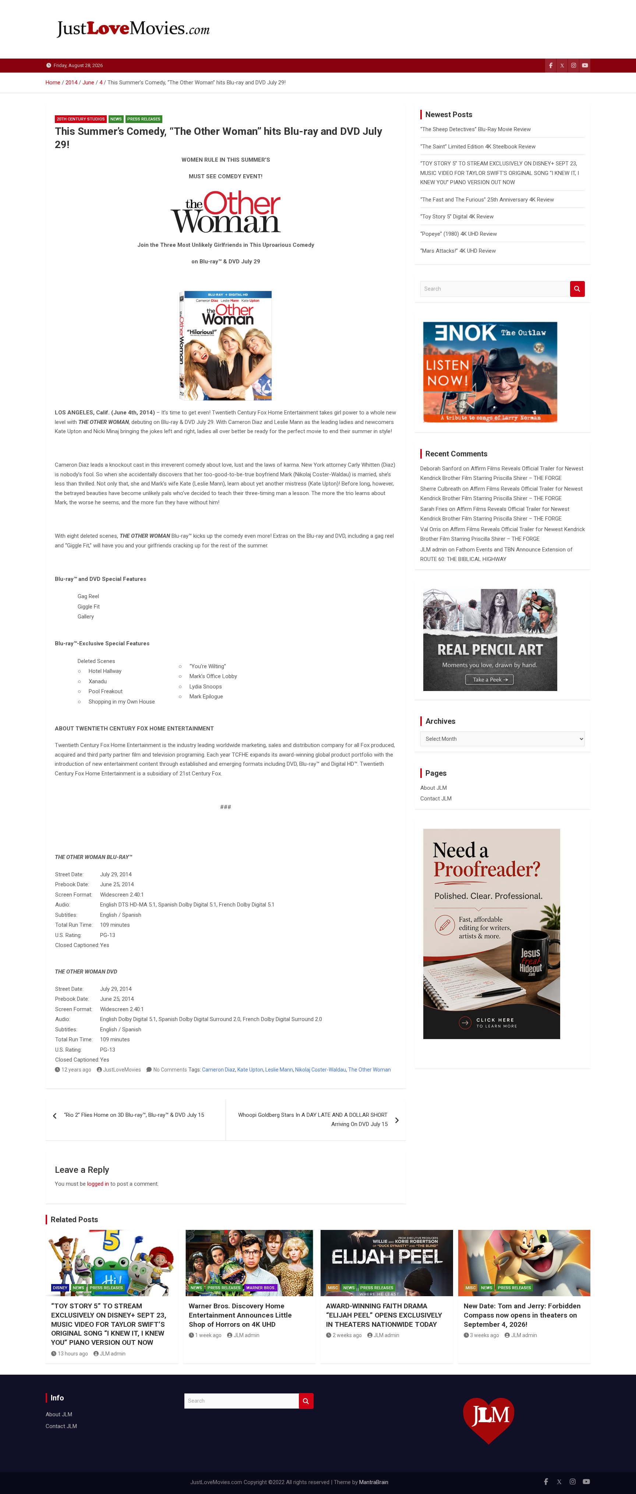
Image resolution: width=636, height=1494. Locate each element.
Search (577, 289)
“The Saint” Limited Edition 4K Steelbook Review (478, 146)
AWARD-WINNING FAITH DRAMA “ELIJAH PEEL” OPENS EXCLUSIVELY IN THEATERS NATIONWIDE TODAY (384, 1315)
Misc (333, 1288)
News (116, 119)
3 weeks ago (484, 1335)
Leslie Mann (279, 1070)
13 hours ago (73, 1354)
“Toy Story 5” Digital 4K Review (457, 216)
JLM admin (433, 549)
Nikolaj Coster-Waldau (320, 1070)
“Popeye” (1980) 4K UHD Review (458, 234)
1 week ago (208, 1335)
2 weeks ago (347, 1335)
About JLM (433, 788)
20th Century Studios (81, 119)
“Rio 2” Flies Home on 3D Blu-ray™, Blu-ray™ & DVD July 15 (134, 1115)
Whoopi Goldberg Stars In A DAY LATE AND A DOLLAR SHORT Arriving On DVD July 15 (313, 1120)
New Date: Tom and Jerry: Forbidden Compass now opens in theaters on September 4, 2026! (522, 1315)
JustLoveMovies (122, 1070)
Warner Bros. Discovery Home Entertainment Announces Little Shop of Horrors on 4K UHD (240, 1315)
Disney (60, 1288)
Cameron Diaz (218, 1070)
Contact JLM (436, 798)
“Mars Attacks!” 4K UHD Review (458, 251)
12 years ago (76, 1070)
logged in (98, 1184)
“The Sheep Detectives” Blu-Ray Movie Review (475, 129)
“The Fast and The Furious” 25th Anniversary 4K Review (487, 199)
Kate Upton (250, 1070)
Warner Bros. (261, 1288)
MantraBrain (373, 1482)
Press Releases (143, 119)
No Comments (170, 1070)
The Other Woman (369, 1070)
